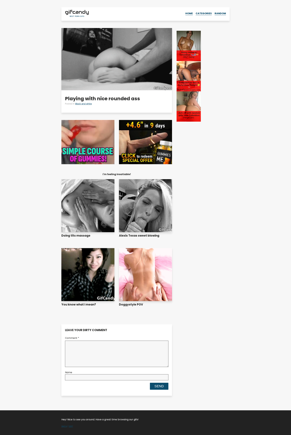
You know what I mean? (78, 304)
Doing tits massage (75, 236)
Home (189, 13)
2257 (71, 426)
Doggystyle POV (131, 304)
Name (68, 372)
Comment (72, 338)
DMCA (64, 426)
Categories (204, 13)
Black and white (83, 103)
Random (220, 13)
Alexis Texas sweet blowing (139, 236)
